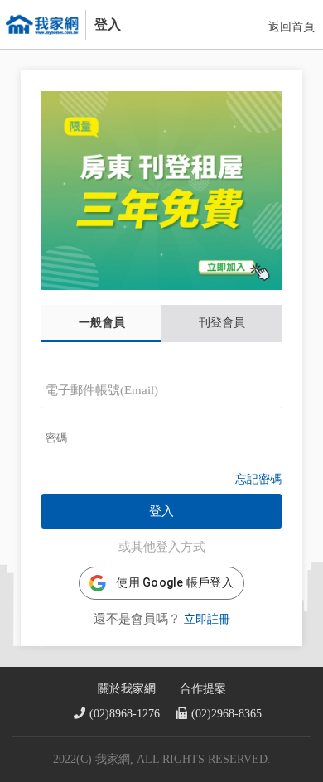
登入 (161, 511)
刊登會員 (222, 322)
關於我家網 (127, 689)
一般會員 (102, 322)
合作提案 (203, 689)
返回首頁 (291, 27)
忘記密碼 (258, 479)
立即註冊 (207, 619)
